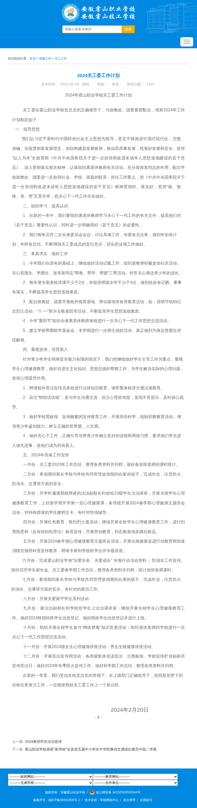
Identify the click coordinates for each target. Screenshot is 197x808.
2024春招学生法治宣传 (43, 741)
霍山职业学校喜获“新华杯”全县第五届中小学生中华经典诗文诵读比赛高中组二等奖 (91, 749)
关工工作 (61, 58)
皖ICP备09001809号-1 (64, 800)
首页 (32, 58)
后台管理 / (131, 800)
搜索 (128, 29)
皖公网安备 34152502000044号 (118, 792)
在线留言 (146, 800)
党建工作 (45, 58)
